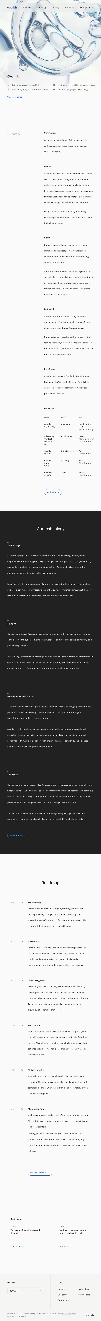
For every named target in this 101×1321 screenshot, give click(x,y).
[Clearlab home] (12, 7)
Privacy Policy (68, 1314)
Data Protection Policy (16, 1316)
